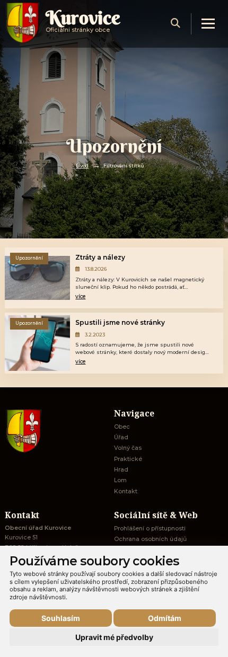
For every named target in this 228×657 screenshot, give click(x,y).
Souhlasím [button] (60, 618)
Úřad (121, 437)
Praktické (128, 459)
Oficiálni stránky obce (83, 23)
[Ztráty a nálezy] (38, 277)
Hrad (121, 469)
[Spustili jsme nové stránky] (38, 343)
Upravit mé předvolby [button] (114, 637)
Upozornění (29, 258)
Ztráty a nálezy (100, 257)
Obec (122, 426)
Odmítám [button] (164, 618)
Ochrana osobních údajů (150, 539)
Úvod (82, 165)
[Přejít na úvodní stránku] (54, 431)
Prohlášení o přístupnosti (150, 528)
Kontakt (125, 491)
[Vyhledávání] (175, 23)
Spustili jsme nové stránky (120, 322)
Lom (120, 480)
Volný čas (128, 448)
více (80, 296)
